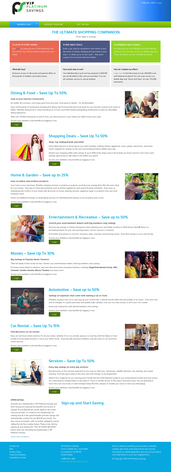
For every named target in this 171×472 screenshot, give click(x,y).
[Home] (28, 8)
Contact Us (14, 446)
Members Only (20, 24)
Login (159, 3)
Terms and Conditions (20, 436)
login (18, 48)
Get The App (83, 24)
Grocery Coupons (53, 24)
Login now (118, 73)
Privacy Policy (15, 452)
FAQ (11, 449)
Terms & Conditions (17, 454)
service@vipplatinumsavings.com (75, 461)
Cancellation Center (17, 457)
